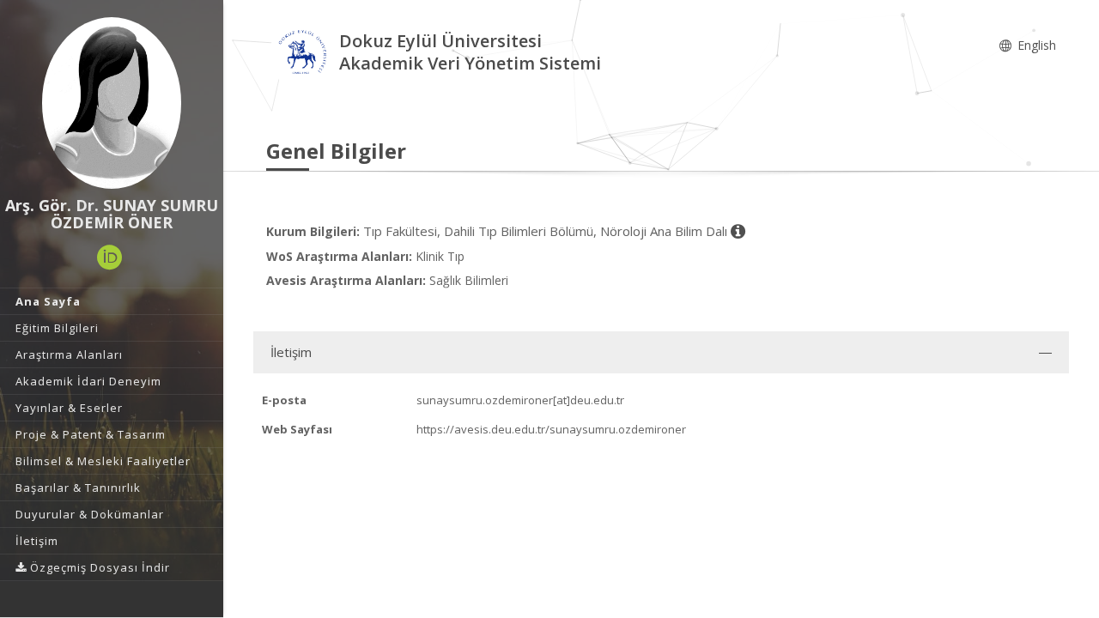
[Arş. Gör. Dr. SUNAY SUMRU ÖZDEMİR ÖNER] (111, 103)
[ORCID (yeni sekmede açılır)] (109, 257)
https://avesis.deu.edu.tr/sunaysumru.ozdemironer (551, 429)
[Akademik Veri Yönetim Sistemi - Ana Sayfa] (302, 54)
